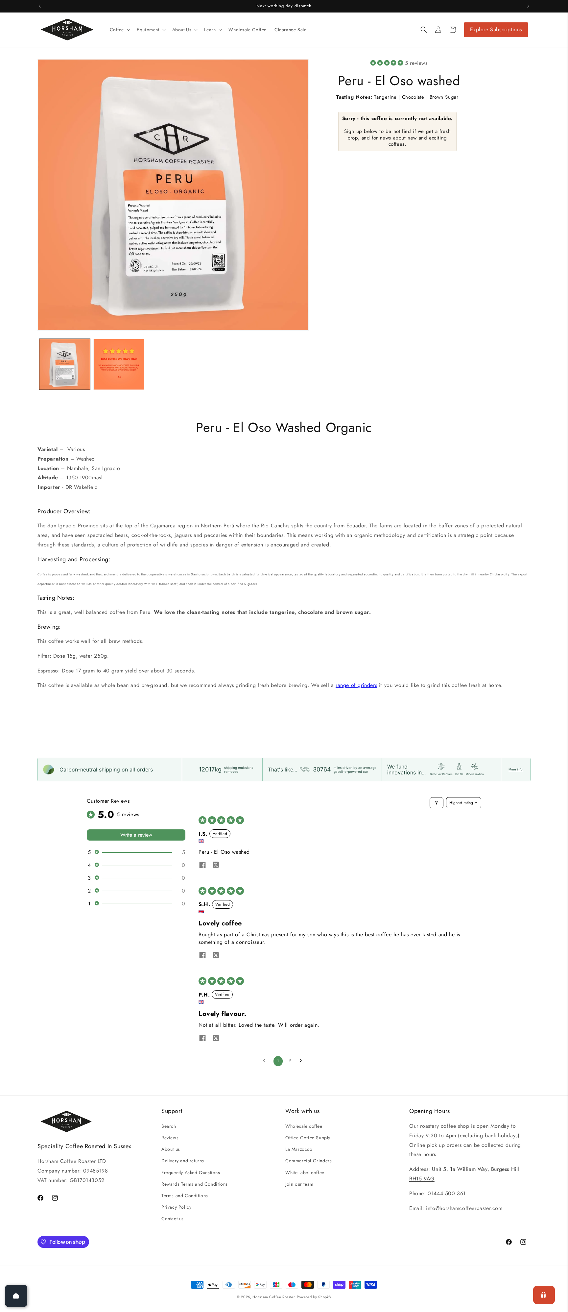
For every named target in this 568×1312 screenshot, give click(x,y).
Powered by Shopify (314, 1296)
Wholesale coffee (303, 1126)
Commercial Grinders (308, 1160)
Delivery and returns (182, 1160)
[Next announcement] (528, 6)
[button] (119, 30)
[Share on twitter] (216, 866)
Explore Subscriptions (496, 29)
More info (516, 769)
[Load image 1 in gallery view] (64, 364)
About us (170, 1149)
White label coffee (304, 1172)
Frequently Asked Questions (190, 1172)
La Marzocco (299, 1149)
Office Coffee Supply (307, 1137)
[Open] (16, 1296)
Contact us (172, 1218)
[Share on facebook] (202, 866)
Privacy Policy (176, 1207)
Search (168, 1126)
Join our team (299, 1184)
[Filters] (436, 802)
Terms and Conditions (184, 1195)
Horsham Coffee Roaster (273, 1296)
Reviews (169, 1137)
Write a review (136, 835)
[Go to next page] (302, 1061)
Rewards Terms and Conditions (194, 1184)
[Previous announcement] (40, 6)
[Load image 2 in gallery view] (118, 364)
